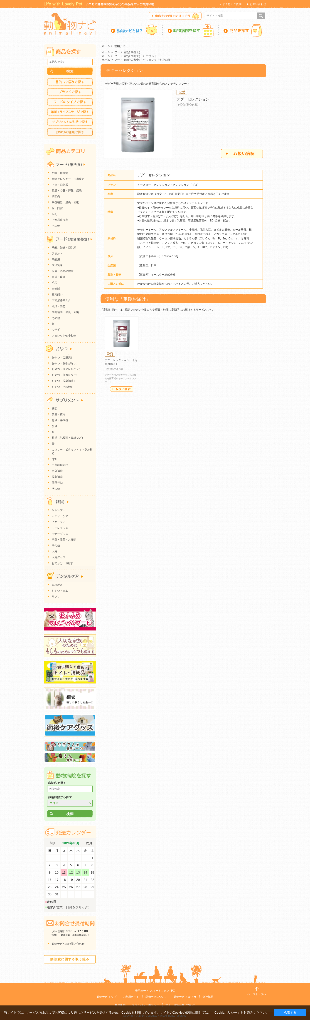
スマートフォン (159, 990)
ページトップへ (256, 994)
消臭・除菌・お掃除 (64, 539)
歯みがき (57, 584)
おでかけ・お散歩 (63, 563)
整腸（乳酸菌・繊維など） (68, 437)
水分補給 (57, 470)
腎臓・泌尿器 (60, 420)
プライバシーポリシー (145, 1005)
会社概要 (207, 996)
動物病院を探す (191, 30)
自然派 (56, 288)
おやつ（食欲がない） (65, 363)
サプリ (56, 596)
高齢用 (56, 259)
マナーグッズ (60, 533)
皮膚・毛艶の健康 (63, 271)
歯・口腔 (57, 208)
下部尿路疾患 (60, 219)
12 (71, 872)
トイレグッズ (60, 528)
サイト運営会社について (180, 1005)
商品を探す (242, 30)
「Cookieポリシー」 (225, 1012)
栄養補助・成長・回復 (65, 312)
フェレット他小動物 (158, 59)
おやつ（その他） (63, 386)
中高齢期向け (60, 465)
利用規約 (120, 1005)
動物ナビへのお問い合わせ (68, 943)
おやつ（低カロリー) (64, 375)
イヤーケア (58, 522)
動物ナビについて (156, 996)
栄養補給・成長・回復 (65, 202)
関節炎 (56, 196)
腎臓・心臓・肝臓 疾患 (67, 190)
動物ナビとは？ (137, 30)
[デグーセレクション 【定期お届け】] (121, 333)
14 (85, 872)
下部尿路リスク (61, 300)
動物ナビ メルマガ (185, 996)
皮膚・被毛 (58, 414)
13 (78, 872)
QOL (54, 459)
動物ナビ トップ (106, 996)
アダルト (151, 56)
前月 (53, 843)
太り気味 (57, 265)
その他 (56, 225)
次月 (89, 843)
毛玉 (54, 282)
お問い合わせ (258, 4)
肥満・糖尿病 (60, 173)
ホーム (106, 46)
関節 (54, 408)
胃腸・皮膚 (58, 277)
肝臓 (54, 426)
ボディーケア (60, 516)
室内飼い (57, 294)
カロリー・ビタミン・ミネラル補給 (72, 451)
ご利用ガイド (131, 996)
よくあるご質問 (231, 4)
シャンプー (58, 510)
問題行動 (57, 482)
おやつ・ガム (60, 590)
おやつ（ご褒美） (63, 357)
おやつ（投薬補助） (64, 380)
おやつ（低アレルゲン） (67, 369)
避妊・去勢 (58, 306)
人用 (54, 551)
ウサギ (56, 329)
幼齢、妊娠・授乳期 (64, 247)
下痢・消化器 (60, 184)
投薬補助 (57, 476)
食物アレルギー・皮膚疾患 (68, 179)
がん (54, 214)
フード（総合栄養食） (128, 52)
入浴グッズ (58, 557)
